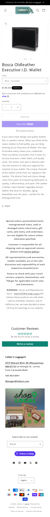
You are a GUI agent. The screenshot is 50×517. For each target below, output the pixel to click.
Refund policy (22, 507)
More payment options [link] (25, 130)
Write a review (25, 343)
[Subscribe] (40, 444)
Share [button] (7, 206)
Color (4, 75)
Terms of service (17, 511)
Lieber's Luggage (23, 504)
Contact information (34, 511)
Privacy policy (36, 507)
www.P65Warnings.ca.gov (27, 293)
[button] (5, 10)
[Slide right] (31, 59)
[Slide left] (19, 59)
